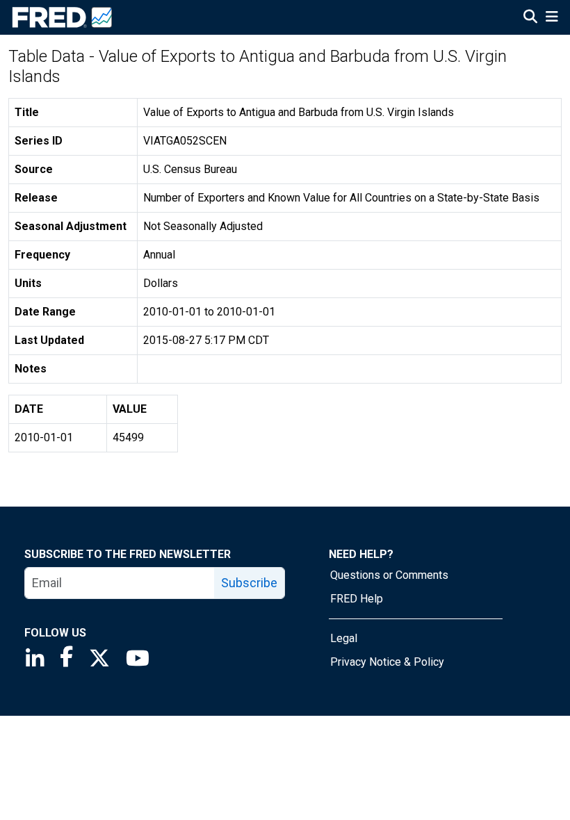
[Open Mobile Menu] (551, 18)
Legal (343, 638)
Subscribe (249, 582)
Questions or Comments (389, 575)
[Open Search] (530, 18)
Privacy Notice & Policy (387, 662)
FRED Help (356, 598)
